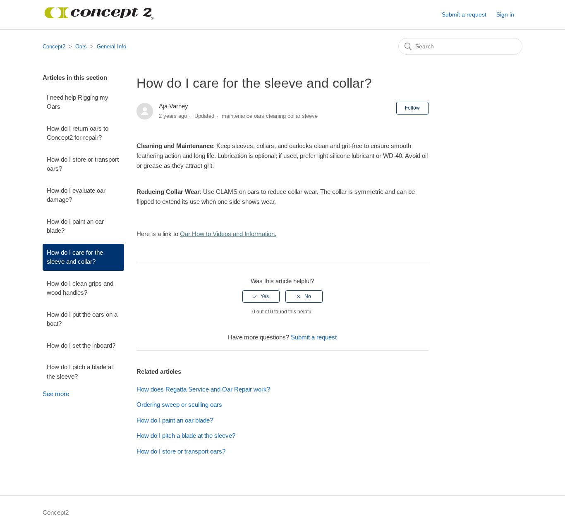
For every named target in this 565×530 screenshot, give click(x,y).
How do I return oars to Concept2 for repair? (77, 133)
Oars (81, 46)
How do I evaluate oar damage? (76, 195)
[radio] (261, 296)
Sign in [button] (505, 14)
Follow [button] (412, 108)
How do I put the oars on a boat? (82, 319)
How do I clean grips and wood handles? (80, 288)
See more (56, 393)
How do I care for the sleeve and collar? (75, 257)
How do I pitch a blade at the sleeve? (80, 371)
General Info (111, 46)
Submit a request (464, 14)
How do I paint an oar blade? (75, 226)
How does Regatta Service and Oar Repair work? (203, 389)
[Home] (99, 18)
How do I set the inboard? (81, 345)
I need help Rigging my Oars (77, 102)
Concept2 (54, 46)
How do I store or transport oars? (83, 164)
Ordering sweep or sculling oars (179, 404)
